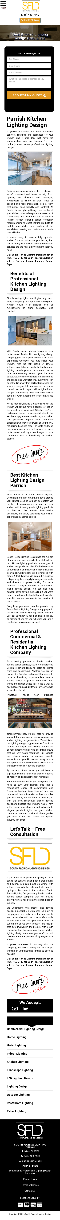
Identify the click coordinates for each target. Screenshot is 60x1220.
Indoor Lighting (17, 1053)
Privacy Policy (30, 1179)
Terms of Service (30, 1185)
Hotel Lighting (16, 1045)
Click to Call (31, 20)
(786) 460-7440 (30, 14)
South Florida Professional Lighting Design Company (30, 1172)
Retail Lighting (16, 1111)
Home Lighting (17, 1037)
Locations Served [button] (29, 1198)
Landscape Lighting (20, 1070)
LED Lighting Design (20, 1078)
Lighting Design (17, 1086)
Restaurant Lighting (20, 1103)
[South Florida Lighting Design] (30, 1131)
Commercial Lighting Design (25, 1029)
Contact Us (30, 1191)
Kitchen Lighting (18, 1061)
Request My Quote (27, 95)
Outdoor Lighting (18, 1094)
